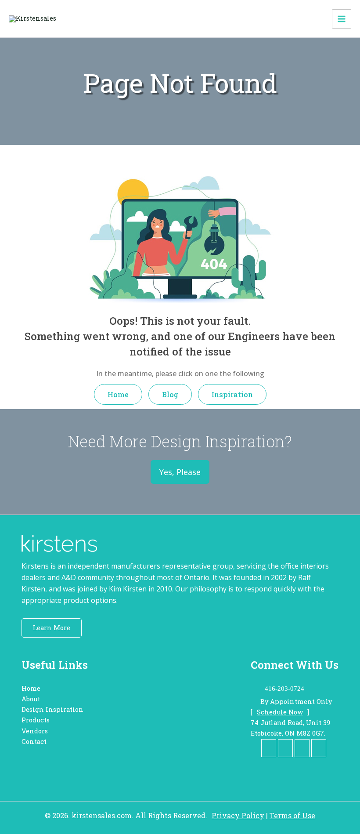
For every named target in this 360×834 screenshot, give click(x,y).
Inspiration (232, 394)
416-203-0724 (284, 688)
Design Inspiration (52, 709)
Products (36, 720)
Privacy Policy (238, 815)
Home (118, 394)
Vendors (35, 731)
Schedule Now (280, 712)
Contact (34, 741)
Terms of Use (292, 815)
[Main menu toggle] (341, 19)
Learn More (51, 628)
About (31, 699)
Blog (170, 394)
